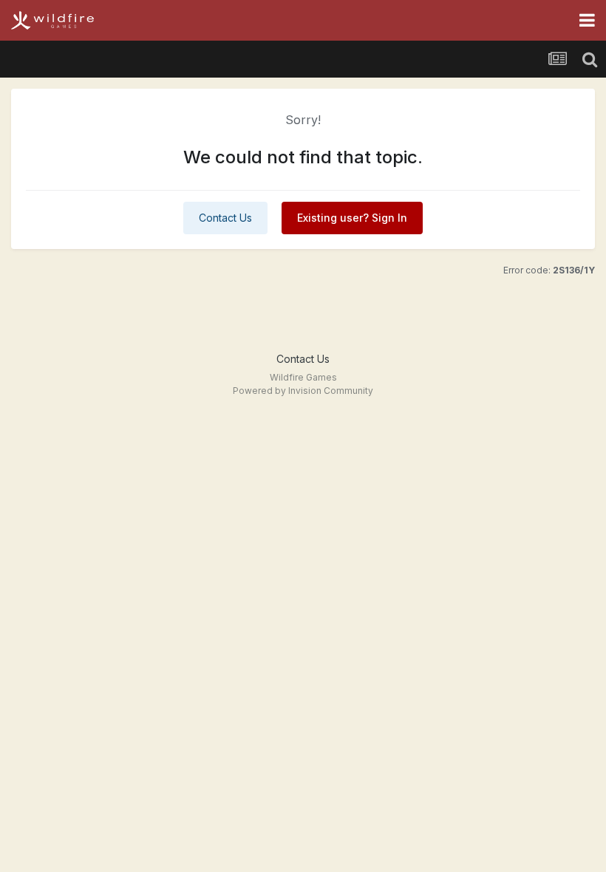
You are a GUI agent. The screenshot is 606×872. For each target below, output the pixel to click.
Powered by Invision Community (303, 390)
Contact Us (225, 217)
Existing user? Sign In (352, 217)
